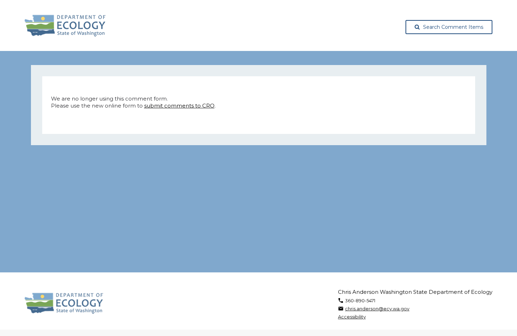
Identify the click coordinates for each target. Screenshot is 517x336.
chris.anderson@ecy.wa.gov (377, 308)
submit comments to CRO (179, 105)
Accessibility (352, 316)
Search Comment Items (453, 27)
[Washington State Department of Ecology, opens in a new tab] (65, 26)
